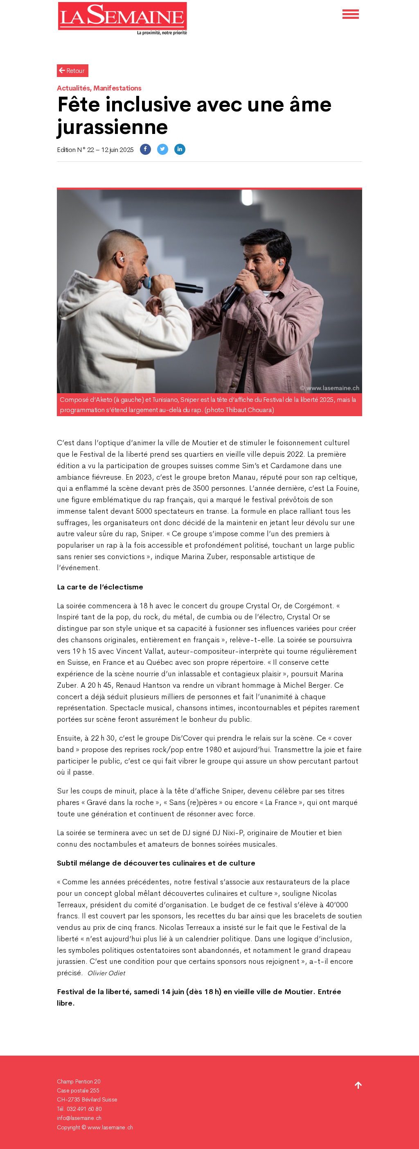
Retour (75, 70)
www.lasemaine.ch (110, 1127)
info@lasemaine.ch (79, 1118)
